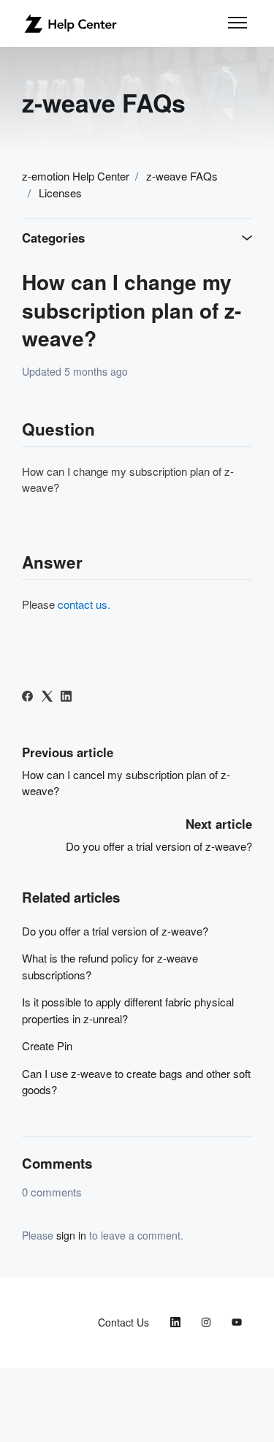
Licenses (60, 192)
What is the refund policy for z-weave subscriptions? (110, 966)
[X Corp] (47, 697)
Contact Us (123, 1322)
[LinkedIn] (66, 697)
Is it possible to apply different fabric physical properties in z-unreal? (128, 1010)
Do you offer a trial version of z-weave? (159, 846)
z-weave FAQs (182, 175)
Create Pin (47, 1045)
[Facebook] (27, 697)
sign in (71, 1235)
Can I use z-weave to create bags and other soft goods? (136, 1082)
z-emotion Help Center (75, 175)
